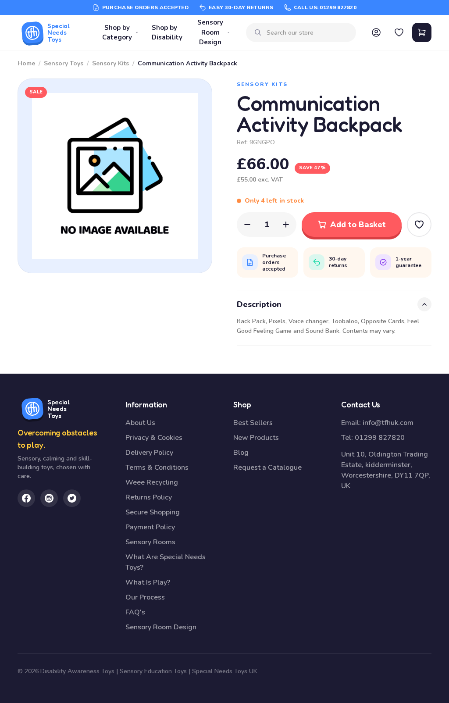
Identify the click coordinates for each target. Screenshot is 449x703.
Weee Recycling (151, 482)
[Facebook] (26, 498)
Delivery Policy (149, 452)
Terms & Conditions (157, 467)
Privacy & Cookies (153, 437)
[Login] (376, 32)
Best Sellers (253, 423)
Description (259, 304)
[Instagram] (49, 498)
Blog (241, 452)
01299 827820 (380, 437)
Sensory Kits (110, 63)
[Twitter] (72, 498)
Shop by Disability (167, 32)
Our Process (145, 597)
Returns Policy (148, 497)
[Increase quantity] (285, 224)
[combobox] (308, 32)
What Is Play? (147, 582)
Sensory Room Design (210, 32)
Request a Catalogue (267, 467)
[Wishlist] (399, 32)
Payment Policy (150, 527)
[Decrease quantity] (247, 224)
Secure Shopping (152, 512)
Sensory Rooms (150, 542)
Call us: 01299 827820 (325, 7)
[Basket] (421, 32)
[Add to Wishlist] (419, 224)
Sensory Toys (63, 63)
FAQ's (135, 612)
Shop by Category (117, 32)
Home (26, 63)
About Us (140, 423)
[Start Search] (258, 32)
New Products (256, 437)
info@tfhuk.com (388, 423)
